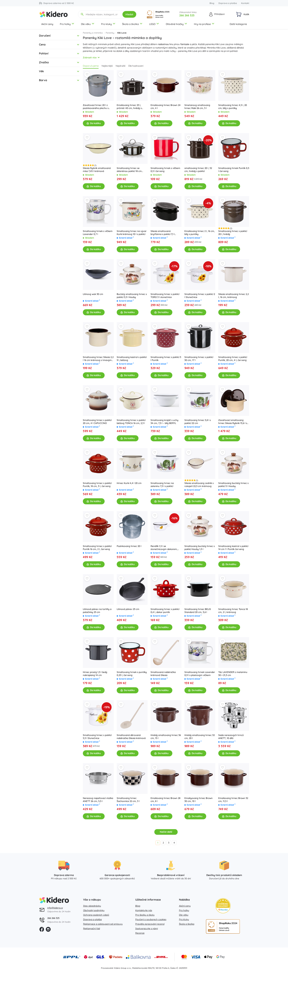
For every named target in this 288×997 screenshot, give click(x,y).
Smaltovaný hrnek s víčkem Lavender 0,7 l (97, 233)
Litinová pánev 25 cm (128, 609)
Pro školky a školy (145, 914)
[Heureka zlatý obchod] (223, 905)
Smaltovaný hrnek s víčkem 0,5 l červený (165, 170)
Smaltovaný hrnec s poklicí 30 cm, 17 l (198, 359)
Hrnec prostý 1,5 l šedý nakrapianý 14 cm (95, 674)
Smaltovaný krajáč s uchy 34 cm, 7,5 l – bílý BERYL (164, 422)
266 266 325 (186, 15)
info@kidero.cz (55, 907)
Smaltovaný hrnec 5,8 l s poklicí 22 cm (197, 422)
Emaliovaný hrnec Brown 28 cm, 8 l (165, 800)
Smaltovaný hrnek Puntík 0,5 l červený (233, 170)
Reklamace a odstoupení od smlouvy (103, 924)
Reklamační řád (91, 928)
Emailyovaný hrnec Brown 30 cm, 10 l (198, 800)
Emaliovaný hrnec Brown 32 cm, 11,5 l (233, 800)
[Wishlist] (87, 74)
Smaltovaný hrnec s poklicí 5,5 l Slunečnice (97, 737)
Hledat (129, 14)
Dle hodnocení (135, 65)
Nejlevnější (107, 65)
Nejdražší (120, 65)
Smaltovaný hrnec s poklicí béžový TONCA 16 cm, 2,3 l (131, 422)
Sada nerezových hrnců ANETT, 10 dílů (231, 737)
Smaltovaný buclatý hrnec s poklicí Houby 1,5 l (199, 548)
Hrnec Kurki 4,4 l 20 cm (129, 483)
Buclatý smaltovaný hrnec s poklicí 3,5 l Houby (132, 296)
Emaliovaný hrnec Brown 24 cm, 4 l (166, 107)
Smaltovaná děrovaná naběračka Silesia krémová (131, 737)
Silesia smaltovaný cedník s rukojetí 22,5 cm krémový (199, 485)
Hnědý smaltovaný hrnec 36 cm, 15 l (166, 737)
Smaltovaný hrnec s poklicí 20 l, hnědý (232, 233)
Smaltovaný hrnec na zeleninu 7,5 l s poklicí (162, 485)
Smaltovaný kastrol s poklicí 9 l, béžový (132, 359)
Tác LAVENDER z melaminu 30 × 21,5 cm (232, 674)
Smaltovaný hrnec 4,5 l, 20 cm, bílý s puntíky (232, 107)
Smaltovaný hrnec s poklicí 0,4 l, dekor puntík (165, 611)
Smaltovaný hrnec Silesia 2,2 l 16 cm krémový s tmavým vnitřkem (98, 359)
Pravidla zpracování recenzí (149, 924)
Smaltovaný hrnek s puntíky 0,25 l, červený (132, 674)
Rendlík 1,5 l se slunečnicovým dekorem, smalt (164, 548)
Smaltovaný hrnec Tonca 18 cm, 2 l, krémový (233, 611)
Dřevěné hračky (175, 24)
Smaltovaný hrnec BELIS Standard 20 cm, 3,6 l (197, 611)
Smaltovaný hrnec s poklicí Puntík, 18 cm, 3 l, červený (97, 485)
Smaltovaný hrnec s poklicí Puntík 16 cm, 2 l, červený (97, 548)
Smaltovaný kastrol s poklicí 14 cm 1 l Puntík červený (233, 548)
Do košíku (95, 123)
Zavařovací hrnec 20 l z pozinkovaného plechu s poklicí (96, 107)
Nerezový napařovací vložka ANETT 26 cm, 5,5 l (98, 800)
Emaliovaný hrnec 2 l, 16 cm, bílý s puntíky (199, 233)
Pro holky (65, 24)
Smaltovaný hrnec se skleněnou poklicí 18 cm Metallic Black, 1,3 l (129, 170)
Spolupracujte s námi (146, 928)
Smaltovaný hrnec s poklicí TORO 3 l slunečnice (165, 296)
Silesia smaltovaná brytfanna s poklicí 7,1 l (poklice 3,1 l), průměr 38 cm (165, 233)
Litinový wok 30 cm (93, 294)
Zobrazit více (90, 57)
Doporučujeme (91, 65)
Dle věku (86, 24)
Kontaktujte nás (143, 910)
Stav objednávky (92, 905)
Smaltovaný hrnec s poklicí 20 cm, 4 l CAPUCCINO (97, 422)
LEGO (152, 24)
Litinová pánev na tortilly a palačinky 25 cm (97, 611)
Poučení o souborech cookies (150, 919)
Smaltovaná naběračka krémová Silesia (163, 674)
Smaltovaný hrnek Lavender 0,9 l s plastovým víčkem (199, 674)
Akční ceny (47, 24)
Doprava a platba (227, 3)
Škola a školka (130, 24)
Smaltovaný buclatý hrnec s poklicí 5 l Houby (233, 485)
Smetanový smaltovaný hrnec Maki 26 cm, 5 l (197, 107)
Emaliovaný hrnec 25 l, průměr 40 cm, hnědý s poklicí (129, 107)
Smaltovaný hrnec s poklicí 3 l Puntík (166, 359)
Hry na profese (202, 24)
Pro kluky (106, 24)
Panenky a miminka (93, 32)
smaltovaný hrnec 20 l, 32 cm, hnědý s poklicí (198, 170)
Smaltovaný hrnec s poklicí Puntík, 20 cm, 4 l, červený (232, 359)
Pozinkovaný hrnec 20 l (129, 546)
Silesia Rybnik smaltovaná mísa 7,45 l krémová (97, 170)
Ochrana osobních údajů (96, 914)
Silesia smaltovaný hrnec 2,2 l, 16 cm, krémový (233, 296)
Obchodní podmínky (93, 910)
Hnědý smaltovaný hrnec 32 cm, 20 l (199, 737)
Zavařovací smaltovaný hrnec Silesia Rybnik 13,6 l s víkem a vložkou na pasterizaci (232, 422)
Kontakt (245, 3)
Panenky (110, 32)
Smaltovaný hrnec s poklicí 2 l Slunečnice (199, 296)
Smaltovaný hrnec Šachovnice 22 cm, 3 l (128, 800)
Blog (212, 3)
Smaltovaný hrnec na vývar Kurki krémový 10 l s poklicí (131, 233)
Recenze (140, 933)
